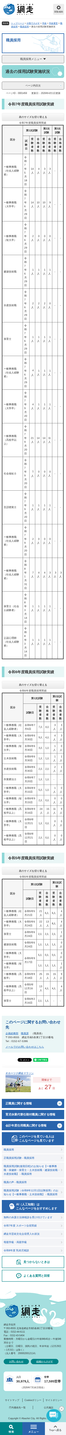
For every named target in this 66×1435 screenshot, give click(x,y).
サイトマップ (12, 1400)
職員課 (25, 1033)
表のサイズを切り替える (33, 116)
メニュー (33, 1428)
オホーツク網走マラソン (20, 1073)
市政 (44, 23)
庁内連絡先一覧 (17, 1407)
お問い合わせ (16, 1361)
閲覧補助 (58, 11)
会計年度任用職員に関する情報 (26, 1125)
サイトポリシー (53, 1400)
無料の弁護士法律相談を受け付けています (28, 1217)
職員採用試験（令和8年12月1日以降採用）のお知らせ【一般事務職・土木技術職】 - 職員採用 (31, 1192)
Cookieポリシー (33, 1400)
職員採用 (24, 26)
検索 (11, 1428)
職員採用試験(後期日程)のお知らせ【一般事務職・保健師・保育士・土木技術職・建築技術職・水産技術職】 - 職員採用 (32, 1170)
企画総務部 (12, 1033)
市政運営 (53, 23)
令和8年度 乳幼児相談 (16, 1250)
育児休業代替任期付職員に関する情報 (30, 1114)
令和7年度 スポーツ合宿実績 (20, 1225)
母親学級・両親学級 (15, 1242)
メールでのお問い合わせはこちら (25, 1046)
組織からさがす (44, 1361)
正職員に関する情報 (19, 1103)
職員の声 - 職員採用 (15, 1182)
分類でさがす (33, 23)
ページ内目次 (33, 85)
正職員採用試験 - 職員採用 (19, 1157)
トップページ (17, 23)
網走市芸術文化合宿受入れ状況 (22, 1233)
